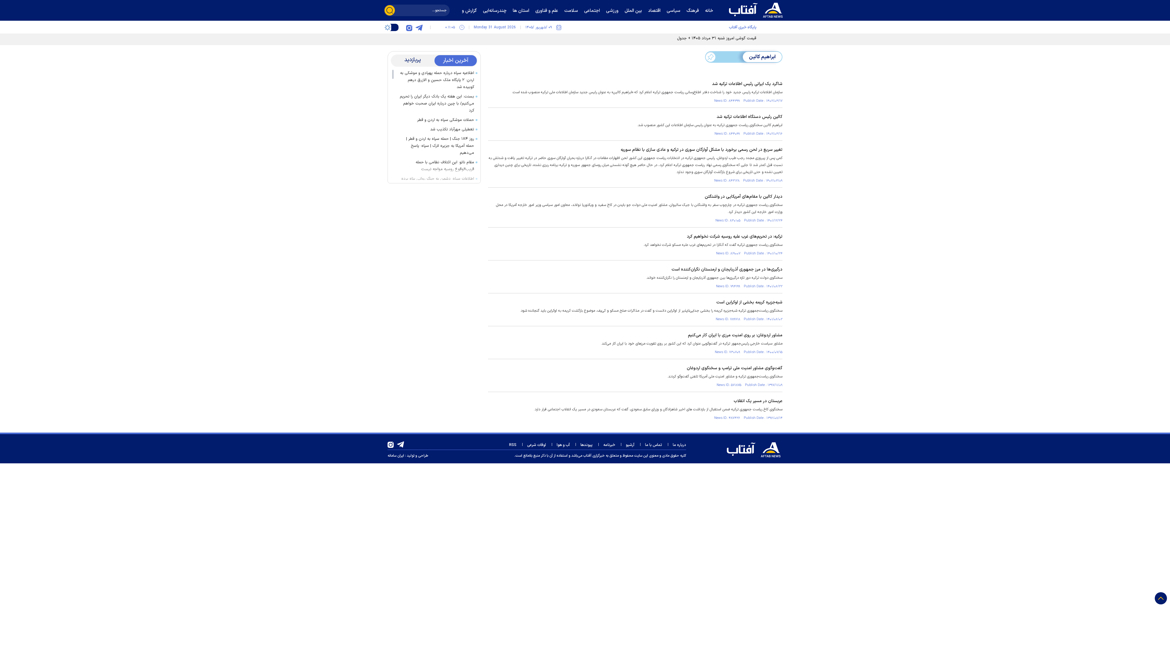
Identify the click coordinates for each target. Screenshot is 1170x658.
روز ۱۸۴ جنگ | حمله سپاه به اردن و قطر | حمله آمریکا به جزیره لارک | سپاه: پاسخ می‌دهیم (440, 146)
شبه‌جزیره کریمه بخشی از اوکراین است (749, 302)
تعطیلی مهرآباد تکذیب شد (452, 129)
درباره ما (679, 445)
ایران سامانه (396, 455)
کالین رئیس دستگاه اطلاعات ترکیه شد (749, 117)
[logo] (757, 9)
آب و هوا (563, 445)
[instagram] (409, 27)
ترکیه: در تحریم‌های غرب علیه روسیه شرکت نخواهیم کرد (734, 236)
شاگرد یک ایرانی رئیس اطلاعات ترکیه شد (747, 84)
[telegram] (419, 27)
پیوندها (586, 445)
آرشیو (630, 445)
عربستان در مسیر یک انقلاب (758, 401)
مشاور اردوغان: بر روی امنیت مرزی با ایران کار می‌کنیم (735, 335)
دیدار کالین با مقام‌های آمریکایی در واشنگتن (743, 196)
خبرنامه (609, 445)
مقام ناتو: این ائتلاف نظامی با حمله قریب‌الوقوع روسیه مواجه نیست (445, 165)
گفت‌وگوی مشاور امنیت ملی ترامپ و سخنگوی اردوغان (734, 368)
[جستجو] (390, 10)
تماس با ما (653, 445)
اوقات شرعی (536, 445)
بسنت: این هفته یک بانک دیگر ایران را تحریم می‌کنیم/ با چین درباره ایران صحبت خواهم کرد (437, 104)
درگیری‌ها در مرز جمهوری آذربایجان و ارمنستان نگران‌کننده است (727, 269)
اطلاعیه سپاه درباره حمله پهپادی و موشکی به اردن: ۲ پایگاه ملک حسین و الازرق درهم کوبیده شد (437, 80)
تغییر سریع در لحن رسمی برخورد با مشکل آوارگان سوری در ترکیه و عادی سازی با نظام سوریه (701, 150)
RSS (512, 445)
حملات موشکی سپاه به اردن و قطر (445, 120)
